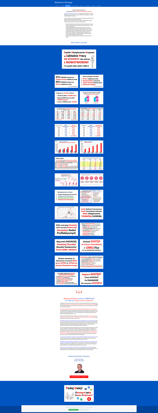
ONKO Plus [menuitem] (68, 5)
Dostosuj (91, 407)
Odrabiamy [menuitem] (94, 5)
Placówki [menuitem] (57, 5)
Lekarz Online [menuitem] (87, 5)
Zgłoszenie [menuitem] (99, 5)
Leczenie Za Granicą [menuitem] (74, 5)
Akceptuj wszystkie (73, 409)
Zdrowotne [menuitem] (82, 5)
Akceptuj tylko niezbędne (84, 409)
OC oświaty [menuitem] (62, 5)
